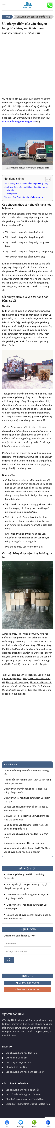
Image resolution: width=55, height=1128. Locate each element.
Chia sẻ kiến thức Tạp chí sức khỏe (23, 1094)
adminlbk (36, 33)
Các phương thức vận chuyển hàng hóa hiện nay (26, 183)
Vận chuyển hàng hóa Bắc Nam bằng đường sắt (24, 876)
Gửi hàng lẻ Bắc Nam (16, 1058)
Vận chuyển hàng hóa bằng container (25, 1072)
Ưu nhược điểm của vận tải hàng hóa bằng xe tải (26, 187)
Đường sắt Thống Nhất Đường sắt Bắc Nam (28, 1104)
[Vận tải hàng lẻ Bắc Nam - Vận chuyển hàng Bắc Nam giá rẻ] (27, 5)
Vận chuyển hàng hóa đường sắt (22, 1090)
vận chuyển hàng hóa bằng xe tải (19, 121)
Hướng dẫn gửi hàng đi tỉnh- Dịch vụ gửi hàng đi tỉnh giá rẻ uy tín (26, 886)
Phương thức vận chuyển (17, 682)
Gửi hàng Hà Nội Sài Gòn (18, 1062)
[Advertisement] (27, 69)
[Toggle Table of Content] (46, 179)
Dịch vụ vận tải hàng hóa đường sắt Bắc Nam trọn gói (26, 906)
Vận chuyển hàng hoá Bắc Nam (21, 1053)
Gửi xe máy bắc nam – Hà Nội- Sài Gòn (24, 843)
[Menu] (4, 5)
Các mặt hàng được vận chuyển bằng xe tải (23, 197)
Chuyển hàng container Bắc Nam (33, 17)
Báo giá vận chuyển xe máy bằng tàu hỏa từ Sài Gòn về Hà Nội (27, 917)
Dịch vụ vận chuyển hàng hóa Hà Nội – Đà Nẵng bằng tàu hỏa (27, 896)
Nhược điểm (12, 194)
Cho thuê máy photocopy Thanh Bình (25, 1099)
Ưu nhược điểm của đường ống (36, 686)
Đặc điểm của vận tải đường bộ (22, 675)
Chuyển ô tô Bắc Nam (17, 1067)
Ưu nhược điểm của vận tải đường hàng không (23, 690)
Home (7, 17)
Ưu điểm (10, 191)
